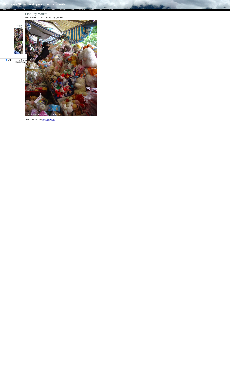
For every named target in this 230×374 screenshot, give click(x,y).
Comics (72, 9)
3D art (43, 9)
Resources (91, 9)
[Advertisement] (17, 17)
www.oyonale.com (49, 119)
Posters (34, 9)
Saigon (21, 27)
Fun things (82, 9)
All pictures (19, 25)
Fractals (53, 9)
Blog (24, 9)
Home (4, 9)
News (14, 9)
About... (101, 9)
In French (111, 9)
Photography (63, 9)
